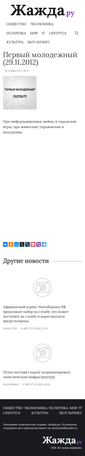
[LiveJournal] (27, 244)
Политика (16, 33)
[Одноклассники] (10, 244)
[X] (22, 244)
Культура (15, 42)
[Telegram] (44, 244)
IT (43, 33)
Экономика (42, 24)
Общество (16, 24)
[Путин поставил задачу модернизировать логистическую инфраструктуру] (42, 368)
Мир (34, 33)
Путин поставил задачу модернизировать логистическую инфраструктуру (37, 374)
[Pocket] (33, 244)
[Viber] (38, 244)
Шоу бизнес (38, 42)
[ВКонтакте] (5, 244)
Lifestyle (58, 33)
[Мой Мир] (16, 244)
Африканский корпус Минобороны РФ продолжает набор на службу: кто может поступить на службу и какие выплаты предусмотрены (35, 314)
